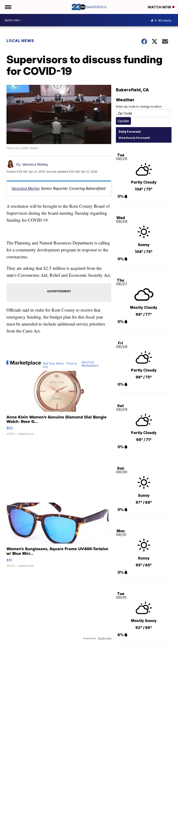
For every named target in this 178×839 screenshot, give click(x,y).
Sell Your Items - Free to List (60, 365)
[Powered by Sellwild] (104, 638)
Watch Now (160, 7)
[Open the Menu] (7, 7)
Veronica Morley (35, 164)
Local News (20, 40)
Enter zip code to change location (139, 106)
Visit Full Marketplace (90, 364)
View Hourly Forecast (134, 137)
